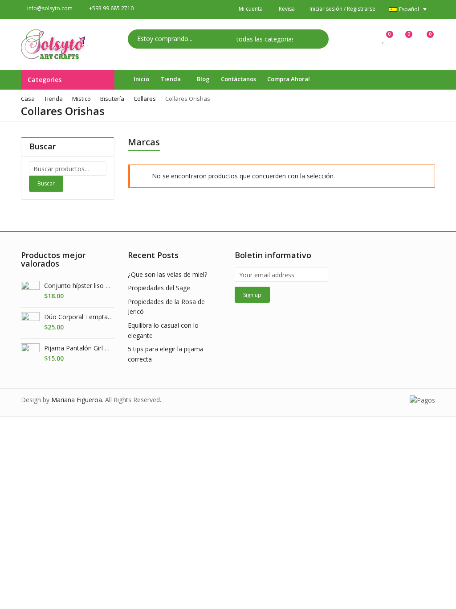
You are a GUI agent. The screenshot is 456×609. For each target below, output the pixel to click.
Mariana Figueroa (76, 399)
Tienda (171, 79)
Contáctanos (238, 79)
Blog (203, 79)
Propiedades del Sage (159, 288)
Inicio (141, 79)
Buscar (46, 183)
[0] (383, 38)
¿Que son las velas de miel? (167, 274)
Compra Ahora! (288, 79)
